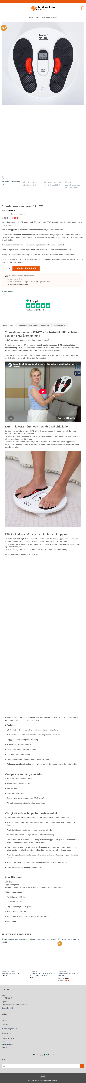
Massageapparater (46, 17)
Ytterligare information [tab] (27, 325)
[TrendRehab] (8, 294)
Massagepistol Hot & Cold (10, 973)
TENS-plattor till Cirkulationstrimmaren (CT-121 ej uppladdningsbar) (42, 974)
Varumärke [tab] (44, 325)
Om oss (4, 1021)
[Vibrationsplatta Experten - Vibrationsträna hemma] (43, 8)
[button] (3, 8)
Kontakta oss (6, 1033)
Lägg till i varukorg (26, 268)
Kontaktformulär (7, 1008)
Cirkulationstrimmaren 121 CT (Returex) (68, 974)
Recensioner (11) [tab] (59, 325)
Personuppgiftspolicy (9, 1029)
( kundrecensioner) (17, 214)
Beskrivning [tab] (8, 325)
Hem (31, 17)
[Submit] (82, 1066)
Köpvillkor (5, 1025)
